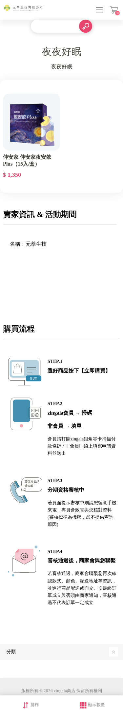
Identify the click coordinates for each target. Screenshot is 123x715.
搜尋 (85, 26)
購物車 (114, 10)
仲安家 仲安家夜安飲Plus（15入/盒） (27, 160)
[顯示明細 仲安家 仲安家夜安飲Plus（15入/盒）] (31, 122)
